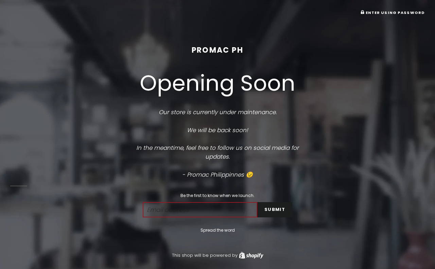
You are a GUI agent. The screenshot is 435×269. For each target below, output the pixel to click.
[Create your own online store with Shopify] (251, 255)
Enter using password (394, 12)
